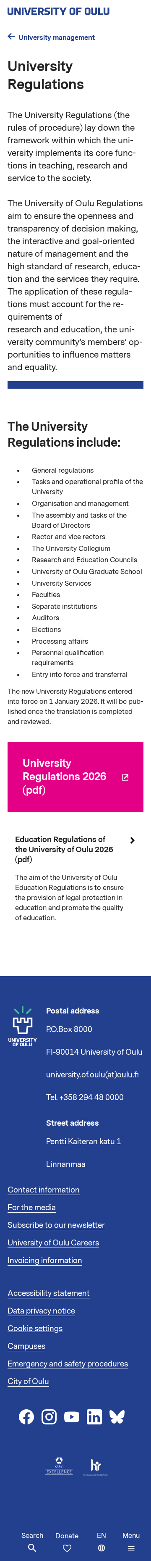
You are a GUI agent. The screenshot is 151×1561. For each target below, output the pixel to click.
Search (32, 1535)
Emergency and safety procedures (68, 1363)
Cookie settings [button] (35, 1328)
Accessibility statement (49, 1293)
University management (56, 37)
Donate (66, 1536)
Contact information (44, 1190)
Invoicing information (45, 1260)
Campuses (26, 1346)
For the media (32, 1207)
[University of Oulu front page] (75, 9)
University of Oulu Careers (53, 1242)
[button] (131, 1542)
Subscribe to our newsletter (56, 1225)
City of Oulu (28, 1381)
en (108, 1546)
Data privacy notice (41, 1311)
